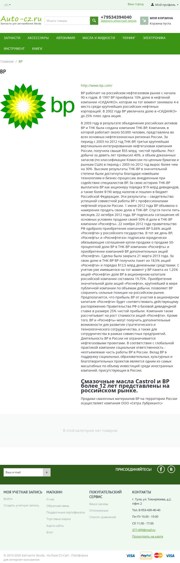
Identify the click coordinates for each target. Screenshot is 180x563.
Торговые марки (58, 519)
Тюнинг (128, 38)
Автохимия (65, 38)
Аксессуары (38, 38)
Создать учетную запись (21, 505)
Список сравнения (102, 517)
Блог (49, 532)
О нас (50, 499)
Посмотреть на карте (147, 536)
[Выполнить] (46, 472)
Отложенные (98, 510)
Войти (8, 499)
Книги (37, 48)
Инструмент (14, 48)
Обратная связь (57, 506)
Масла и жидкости (98, 38)
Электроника (154, 38)
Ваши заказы (98, 504)
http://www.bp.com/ (96, 85)
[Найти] (94, 21)
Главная (7, 61)
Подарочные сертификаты (65, 512)
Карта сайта (55, 526)
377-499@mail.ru (143, 530)
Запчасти (12, 38)
